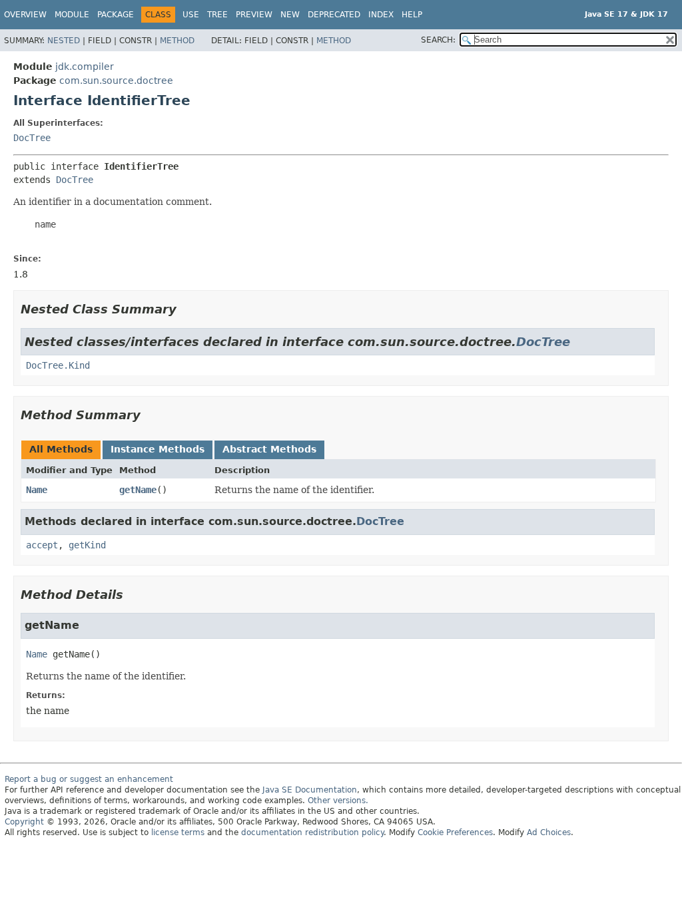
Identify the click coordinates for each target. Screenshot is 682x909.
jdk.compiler (84, 66)
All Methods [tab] (61, 449)
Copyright (24, 821)
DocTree (32, 137)
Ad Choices (549, 832)
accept (42, 545)
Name (36, 489)
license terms (177, 832)
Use (190, 14)
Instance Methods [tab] (157, 449)
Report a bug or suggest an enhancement (89, 779)
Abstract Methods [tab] (269, 449)
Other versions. (338, 800)
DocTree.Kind (58, 365)
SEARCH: (438, 40)
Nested (63, 40)
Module (72, 14)
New (290, 14)
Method (177, 40)
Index (381, 14)
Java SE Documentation (309, 790)
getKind (87, 545)
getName (138, 489)
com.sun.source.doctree (116, 80)
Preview (254, 14)
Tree (217, 14)
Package (115, 14)
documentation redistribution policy (312, 832)
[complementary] (455, 832)
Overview (25, 14)
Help (412, 14)
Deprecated (334, 14)
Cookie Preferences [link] (455, 832)
